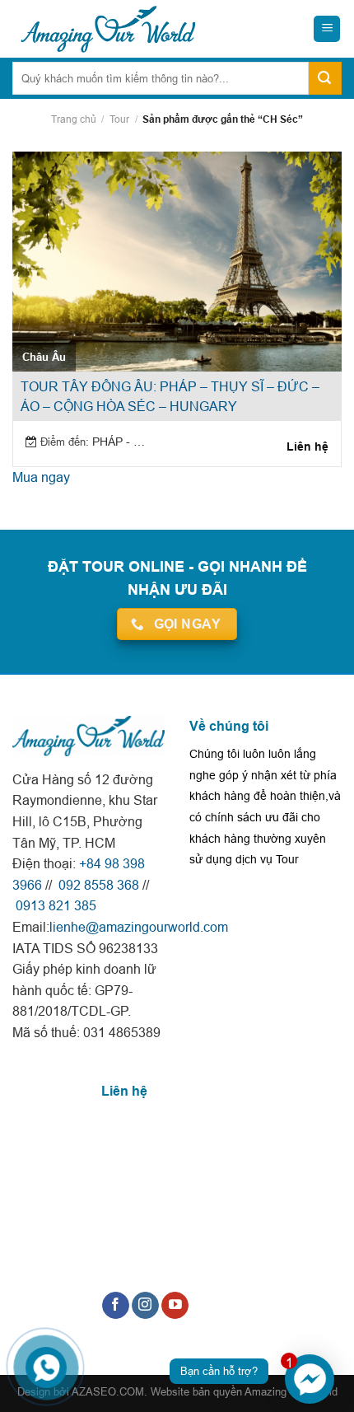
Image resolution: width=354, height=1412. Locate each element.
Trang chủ (73, 119)
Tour (119, 119)
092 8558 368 (97, 884)
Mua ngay (41, 477)
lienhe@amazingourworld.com (138, 926)
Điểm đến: (64, 441)
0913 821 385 (54, 905)
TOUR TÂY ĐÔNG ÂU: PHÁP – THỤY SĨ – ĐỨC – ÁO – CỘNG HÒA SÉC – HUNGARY (170, 396)
